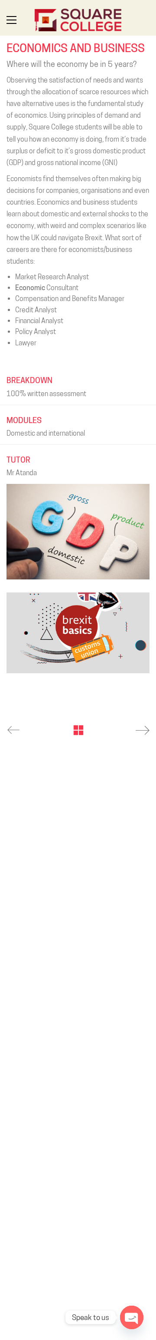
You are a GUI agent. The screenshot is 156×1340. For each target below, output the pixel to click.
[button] (11, 20)
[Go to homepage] (78, 20)
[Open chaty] (131, 1317)
